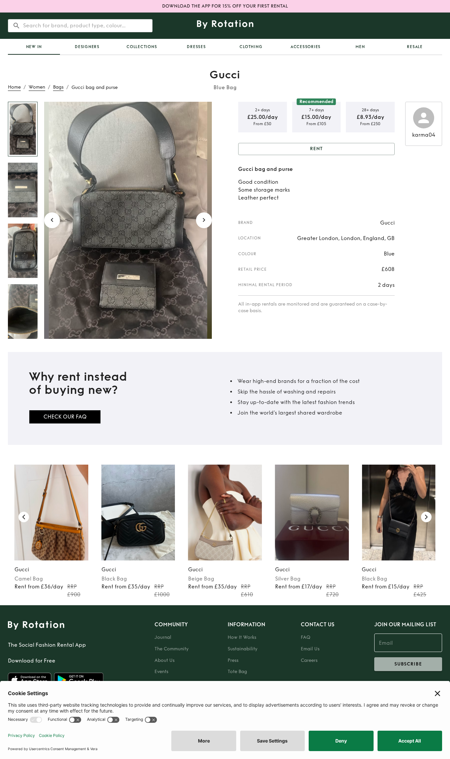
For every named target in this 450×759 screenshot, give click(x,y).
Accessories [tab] (306, 46)
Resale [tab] (415, 46)
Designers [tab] (87, 46)
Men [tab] (360, 46)
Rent (316, 148)
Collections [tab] (142, 46)
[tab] (34, 47)
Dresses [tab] (196, 46)
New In (34, 46)
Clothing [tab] (250, 46)
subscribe (408, 664)
